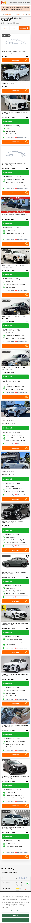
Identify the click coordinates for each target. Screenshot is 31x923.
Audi (7, 863)
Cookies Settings (15, 910)
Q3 (11, 863)
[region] (15, 907)
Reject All (15, 915)
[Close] (29, 894)
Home (2, 863)
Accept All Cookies (15, 920)
